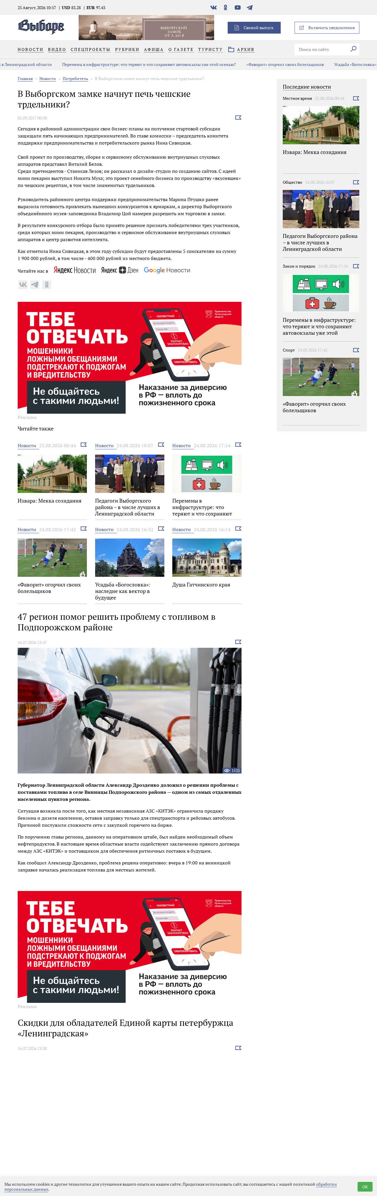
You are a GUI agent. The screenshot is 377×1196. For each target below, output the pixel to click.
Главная (25, 78)
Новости (47, 78)
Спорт (289, 349)
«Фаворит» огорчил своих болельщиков (253, 64)
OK (365, 1187)
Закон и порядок (299, 266)
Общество (292, 182)
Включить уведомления (331, 27)
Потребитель (75, 78)
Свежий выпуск (259, 27)
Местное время (297, 98)
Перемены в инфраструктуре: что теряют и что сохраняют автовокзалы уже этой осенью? (117, 64)
